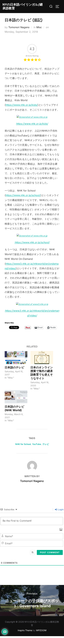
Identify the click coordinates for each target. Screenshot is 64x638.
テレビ (45, 444)
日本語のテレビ (14, 367)
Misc (39, 27)
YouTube (36, 444)
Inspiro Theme (25, 630)
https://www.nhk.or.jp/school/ (23, 195)
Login (60, 509)
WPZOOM (41, 630)
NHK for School (23, 444)
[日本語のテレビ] (16, 357)
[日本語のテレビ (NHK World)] (16, 396)
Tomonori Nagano (19, 27)
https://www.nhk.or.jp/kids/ (22, 104)
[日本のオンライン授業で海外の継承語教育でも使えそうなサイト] (41, 357)
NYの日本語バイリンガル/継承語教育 (22, 6)
